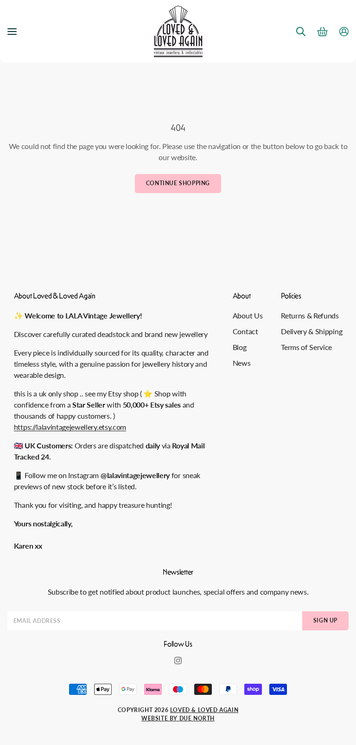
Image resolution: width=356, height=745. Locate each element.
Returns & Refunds (310, 315)
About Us (247, 315)
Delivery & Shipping (311, 331)
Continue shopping (178, 183)
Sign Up (325, 620)
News (242, 362)
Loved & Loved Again (204, 709)
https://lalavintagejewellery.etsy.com (70, 426)
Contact (245, 331)
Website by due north (178, 718)
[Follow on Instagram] (178, 660)
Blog (240, 347)
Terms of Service (306, 347)
